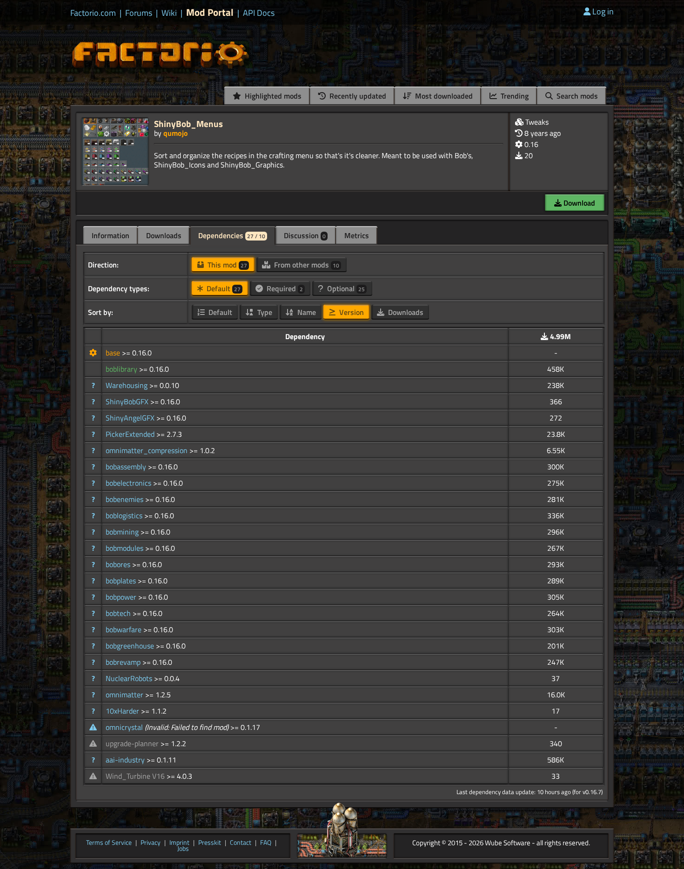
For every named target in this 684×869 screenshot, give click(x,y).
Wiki (169, 13)
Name (305, 312)
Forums (138, 13)
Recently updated (357, 95)
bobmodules (125, 548)
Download (578, 202)
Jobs (183, 849)
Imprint (179, 843)
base (114, 352)
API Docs (259, 13)
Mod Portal (210, 12)
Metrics (356, 235)
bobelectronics (129, 482)
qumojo (175, 133)
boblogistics (125, 515)
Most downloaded (443, 95)
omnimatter (125, 694)
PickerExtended (131, 434)
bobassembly (127, 466)
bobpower (122, 596)
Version (350, 312)
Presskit (209, 843)
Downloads (163, 235)
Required (284, 288)
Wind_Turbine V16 (136, 776)
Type (263, 312)
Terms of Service (109, 843)
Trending (514, 95)
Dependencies (231, 235)
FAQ (265, 843)
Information (110, 235)
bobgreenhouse (131, 645)
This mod (226, 264)
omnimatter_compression (147, 450)
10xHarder (123, 710)
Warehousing (127, 385)
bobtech (119, 613)
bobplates (122, 580)
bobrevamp (124, 662)
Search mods (576, 95)
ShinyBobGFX (128, 401)
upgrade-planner (133, 743)
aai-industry (126, 759)
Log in (603, 11)
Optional (345, 288)
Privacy (151, 843)
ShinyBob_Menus (188, 123)
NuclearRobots (130, 678)
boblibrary (122, 368)
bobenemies (125, 499)
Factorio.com (93, 13)
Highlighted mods (272, 95)
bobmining (123, 531)
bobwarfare (124, 629)
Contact (240, 843)
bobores (119, 564)
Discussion (305, 235)
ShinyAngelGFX (131, 417)
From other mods (305, 264)
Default (223, 288)
